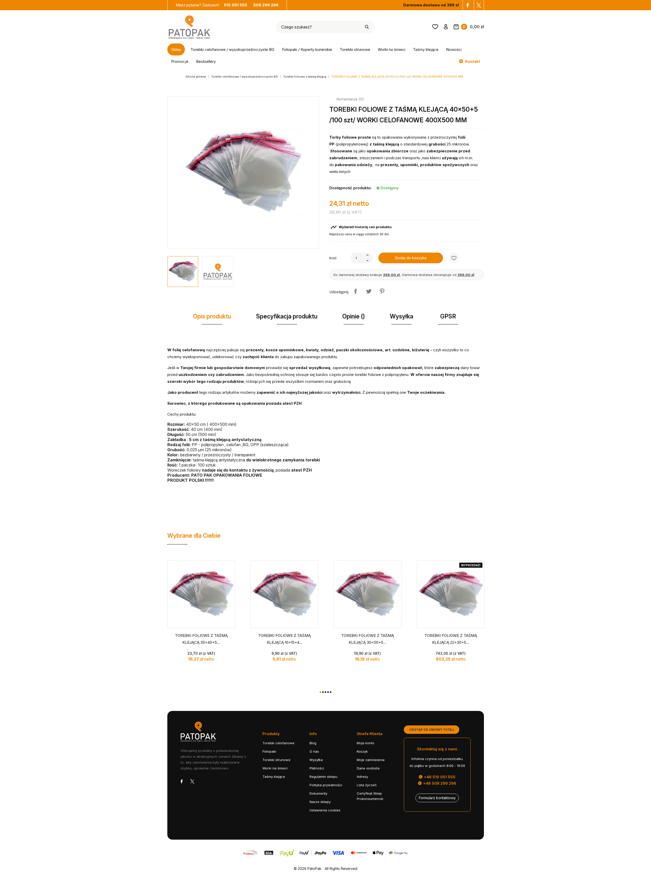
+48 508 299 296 (439, 783)
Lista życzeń (367, 785)
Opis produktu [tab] (212, 316)
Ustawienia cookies (325, 810)
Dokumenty (318, 793)
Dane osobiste (368, 768)
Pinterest (382, 291)
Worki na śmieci (391, 49)
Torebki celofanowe (278, 743)
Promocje (179, 61)
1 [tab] (320, 692)
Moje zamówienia (370, 760)
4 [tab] (328, 692)
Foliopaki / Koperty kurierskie (307, 49)
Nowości (454, 49)
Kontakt (472, 61)
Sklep (176, 49)
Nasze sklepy (320, 802)
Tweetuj (369, 291)
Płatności (316, 768)
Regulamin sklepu (323, 777)
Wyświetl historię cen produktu (361, 227)
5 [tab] (330, 692)
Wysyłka (316, 760)
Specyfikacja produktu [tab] (286, 316)
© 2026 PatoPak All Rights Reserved (325, 868)
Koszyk (362, 751)
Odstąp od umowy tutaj (431, 730)
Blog (312, 743)
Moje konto (365, 743)
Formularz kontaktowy (437, 798)
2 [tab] (323, 692)
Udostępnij (355, 291)
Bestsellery (206, 61)
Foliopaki (269, 751)
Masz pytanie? (211, 5)
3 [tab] (325, 692)
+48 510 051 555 (439, 777)
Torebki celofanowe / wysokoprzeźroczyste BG (232, 49)
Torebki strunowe (355, 49)
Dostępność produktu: (350, 187)
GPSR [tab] (448, 316)
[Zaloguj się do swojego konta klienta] (446, 27)
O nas (314, 751)
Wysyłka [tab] (401, 316)
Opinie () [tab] (353, 316)
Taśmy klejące (425, 49)
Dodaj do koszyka (410, 257)
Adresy (362, 777)
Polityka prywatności (325, 785)
